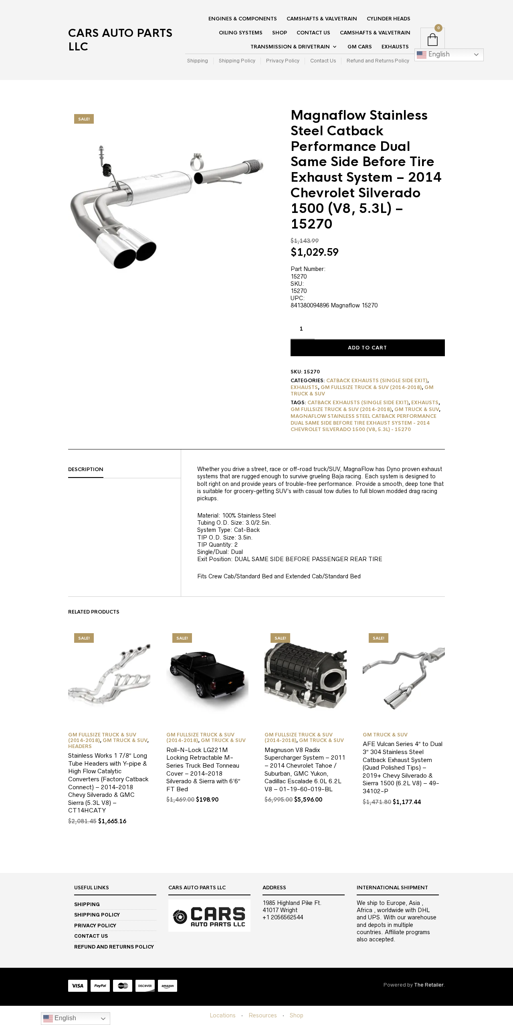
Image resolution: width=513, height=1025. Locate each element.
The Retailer (428, 985)
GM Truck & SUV (416, 409)
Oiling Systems (241, 33)
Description (85, 469)
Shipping (197, 61)
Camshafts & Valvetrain (322, 19)
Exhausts (395, 47)
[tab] (124, 469)
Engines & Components (242, 19)
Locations (223, 1015)
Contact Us (313, 33)
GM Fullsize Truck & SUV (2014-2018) (371, 387)
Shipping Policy (237, 61)
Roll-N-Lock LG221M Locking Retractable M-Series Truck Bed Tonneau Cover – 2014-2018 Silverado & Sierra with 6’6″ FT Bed (203, 769)
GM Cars (359, 47)
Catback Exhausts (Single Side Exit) (376, 380)
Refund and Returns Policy (378, 61)
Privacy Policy (282, 61)
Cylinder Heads (388, 19)
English (438, 54)
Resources (262, 1015)
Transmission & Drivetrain (290, 47)
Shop (279, 33)
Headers (80, 746)
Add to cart (367, 348)
